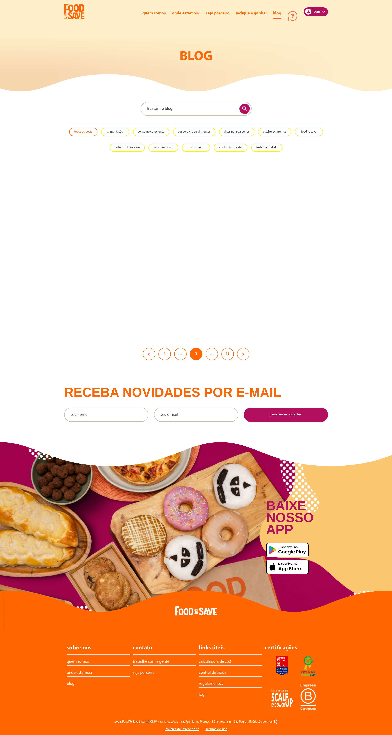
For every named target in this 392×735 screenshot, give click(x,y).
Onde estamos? (186, 13)
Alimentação (115, 131)
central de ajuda (212, 673)
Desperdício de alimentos (194, 131)
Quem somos (154, 13)
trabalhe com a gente (151, 662)
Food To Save (308, 131)
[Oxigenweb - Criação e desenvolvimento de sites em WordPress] (275, 721)
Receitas (196, 147)
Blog (277, 13)
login (203, 695)
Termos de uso (216, 729)
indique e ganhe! (251, 13)
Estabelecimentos (274, 131)
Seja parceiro (218, 13)
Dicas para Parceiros (236, 131)
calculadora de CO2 (215, 662)
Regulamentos (211, 684)
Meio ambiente (163, 147)
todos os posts (83, 131)
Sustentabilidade (266, 147)
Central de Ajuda (292, 16)
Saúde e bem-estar (231, 147)
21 (227, 354)
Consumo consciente (151, 131)
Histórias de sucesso (127, 147)
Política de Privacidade (182, 729)
